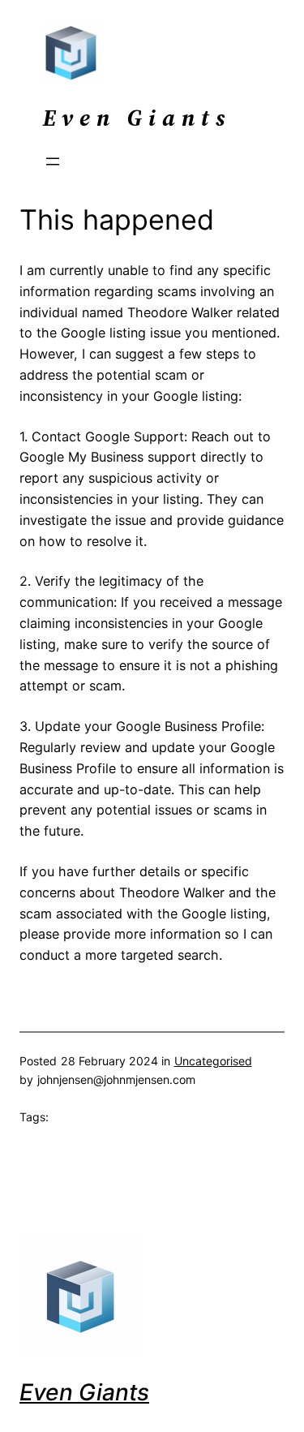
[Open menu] (52, 161)
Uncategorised (213, 1061)
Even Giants (84, 1392)
